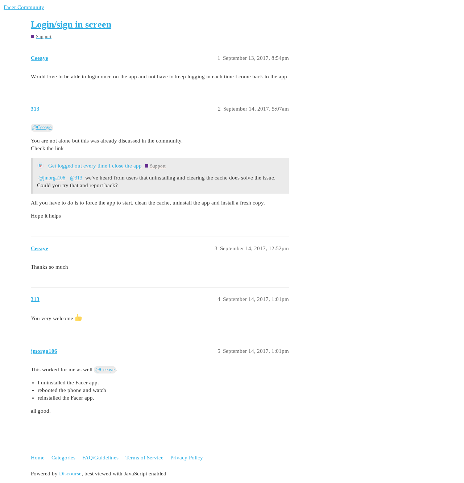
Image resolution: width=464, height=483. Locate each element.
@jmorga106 (51, 178)
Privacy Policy (186, 458)
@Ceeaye (41, 127)
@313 (76, 178)
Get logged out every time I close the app (95, 166)
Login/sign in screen (71, 24)
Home (38, 458)
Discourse (70, 473)
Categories (63, 458)
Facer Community (24, 7)
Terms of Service (144, 458)
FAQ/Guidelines (100, 458)
